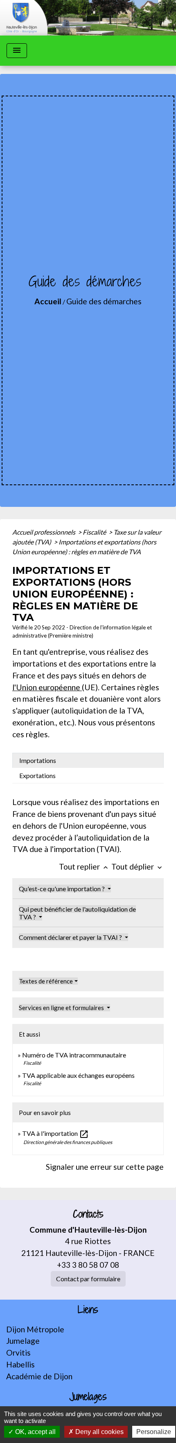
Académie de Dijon (39, 1376)
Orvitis (18, 1352)
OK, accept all (35, 1431)
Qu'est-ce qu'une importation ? (62, 888)
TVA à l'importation (55, 1133)
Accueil (47, 301)
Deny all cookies (99, 1431)
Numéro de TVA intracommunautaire (74, 1055)
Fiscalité (95, 532)
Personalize (153, 1431)
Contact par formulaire (88, 1278)
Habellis (20, 1364)
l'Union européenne (47, 687)
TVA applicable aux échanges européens (78, 1075)
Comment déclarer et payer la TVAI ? (71, 937)
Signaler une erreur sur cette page (105, 1166)
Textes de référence (46, 981)
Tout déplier (137, 866)
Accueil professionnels (44, 532)
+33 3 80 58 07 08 (88, 1264)
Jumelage (23, 1340)
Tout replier (84, 866)
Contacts (88, 1214)
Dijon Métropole (35, 1329)
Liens (88, 1310)
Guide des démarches (104, 301)
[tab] (88, 760)
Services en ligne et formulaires (62, 1007)
